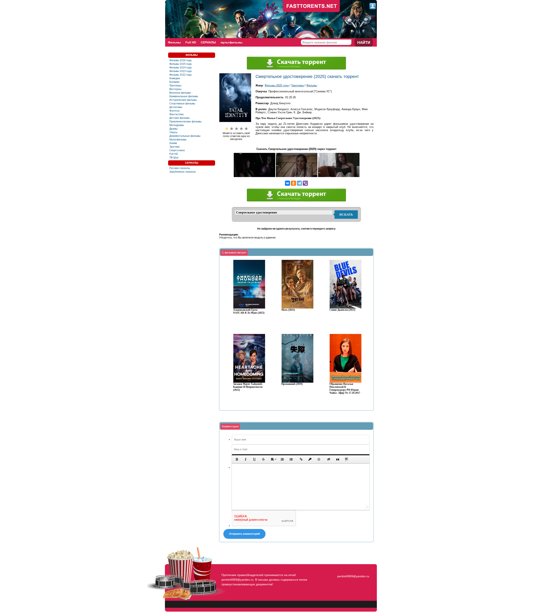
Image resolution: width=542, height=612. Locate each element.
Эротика (174, 146)
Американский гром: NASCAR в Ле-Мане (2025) (248, 311)
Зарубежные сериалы (182, 171)
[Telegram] (299, 183)
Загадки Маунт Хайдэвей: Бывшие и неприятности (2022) (248, 387)
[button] (237, 459)
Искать (346, 214)
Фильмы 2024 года (180, 67)
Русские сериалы (179, 168)
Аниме (173, 143)
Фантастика (176, 114)
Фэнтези (174, 110)
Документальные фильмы (184, 135)
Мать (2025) (288, 310)
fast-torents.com (311, 6)
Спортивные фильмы (182, 103)
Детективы (175, 107)
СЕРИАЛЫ (208, 42)
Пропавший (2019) (292, 384)
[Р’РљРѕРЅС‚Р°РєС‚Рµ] (287, 183)
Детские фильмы (179, 117)
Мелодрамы (176, 125)
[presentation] (234, 253)
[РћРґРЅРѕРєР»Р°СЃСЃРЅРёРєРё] (293, 183)
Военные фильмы (180, 92)
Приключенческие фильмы (185, 121)
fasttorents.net (352, 568)
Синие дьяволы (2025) (342, 310)
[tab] (234, 253)
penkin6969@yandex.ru (353, 576)
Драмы (173, 128)
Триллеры (175, 85)
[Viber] (305, 183)
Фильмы (174, 42)
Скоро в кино (177, 150)
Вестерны (175, 89)
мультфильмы (231, 42)
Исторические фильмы (183, 99)
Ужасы (173, 132)
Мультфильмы (178, 139)
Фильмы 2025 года (180, 63)
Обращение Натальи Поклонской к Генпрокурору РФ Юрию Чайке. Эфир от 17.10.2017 (344, 388)
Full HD (190, 42)
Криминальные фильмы (183, 96)
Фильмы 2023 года (180, 71)
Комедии (174, 78)
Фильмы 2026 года (180, 60)
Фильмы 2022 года (180, 74)
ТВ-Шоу (173, 157)
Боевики (174, 81)
